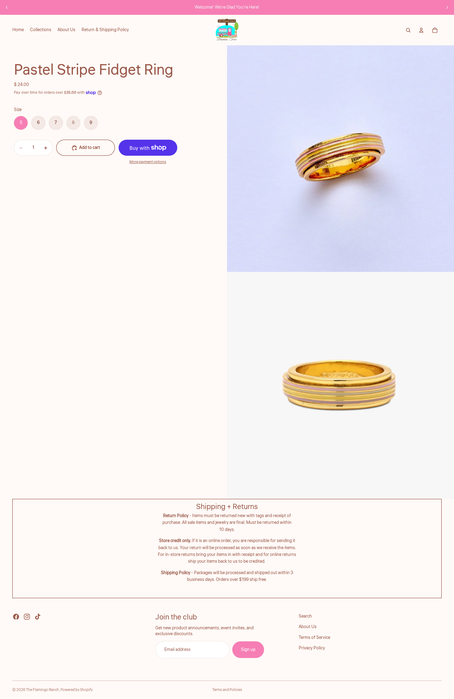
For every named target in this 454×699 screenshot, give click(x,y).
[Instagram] (27, 616)
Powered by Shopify (77, 690)
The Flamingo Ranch (42, 690)
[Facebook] (16, 616)
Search (305, 616)
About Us (308, 627)
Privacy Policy (312, 648)
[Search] (408, 30)
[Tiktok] (37, 616)
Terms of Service (314, 637)
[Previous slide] (7, 7)
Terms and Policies (227, 690)
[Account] (421, 30)
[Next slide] (447, 7)
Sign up (248, 649)
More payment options (147, 162)
